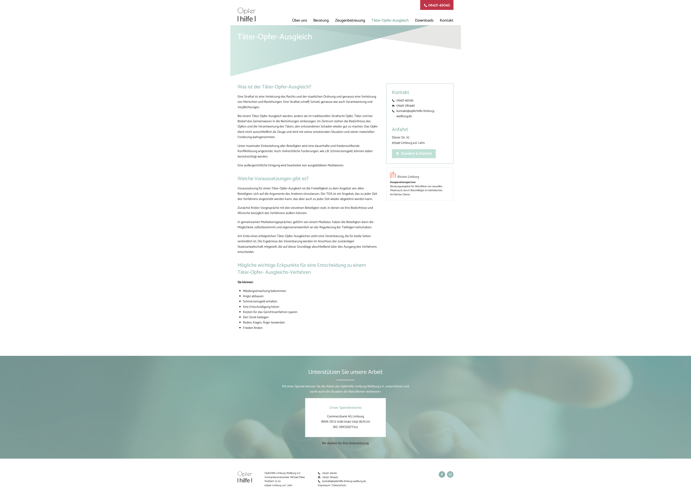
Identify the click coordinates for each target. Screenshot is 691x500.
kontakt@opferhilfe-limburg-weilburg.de (415, 113)
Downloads (424, 19)
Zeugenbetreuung (350, 19)
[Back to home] (247, 13)
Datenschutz (339, 485)
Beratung (321, 19)
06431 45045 (404, 100)
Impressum (324, 485)
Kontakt (446, 19)
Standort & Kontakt (416, 154)
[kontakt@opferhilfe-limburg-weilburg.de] (393, 111)
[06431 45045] (393, 100)
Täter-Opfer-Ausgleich (390, 19)
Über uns (299, 19)
